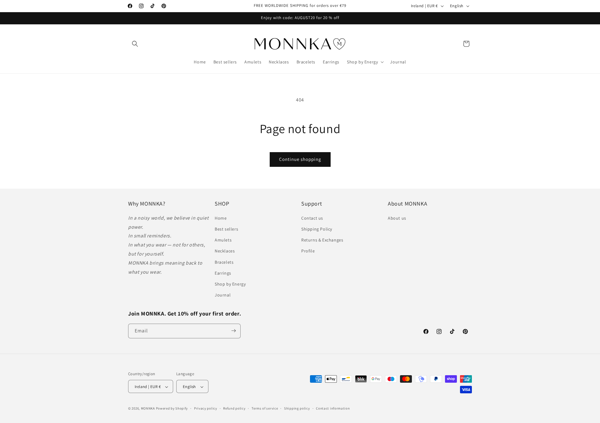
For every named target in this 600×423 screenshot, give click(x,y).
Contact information (333, 408)
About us (397, 218)
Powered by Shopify (172, 408)
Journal (223, 295)
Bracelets (224, 262)
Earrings (223, 273)
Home (221, 218)
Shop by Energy (230, 283)
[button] (135, 44)
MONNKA (148, 408)
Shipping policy (297, 408)
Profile (308, 251)
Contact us (312, 218)
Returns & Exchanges (322, 240)
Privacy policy (205, 408)
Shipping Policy (316, 228)
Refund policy (234, 408)
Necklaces (225, 251)
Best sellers (226, 228)
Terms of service (265, 408)
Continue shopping (300, 159)
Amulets (223, 240)
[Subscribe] (233, 330)
